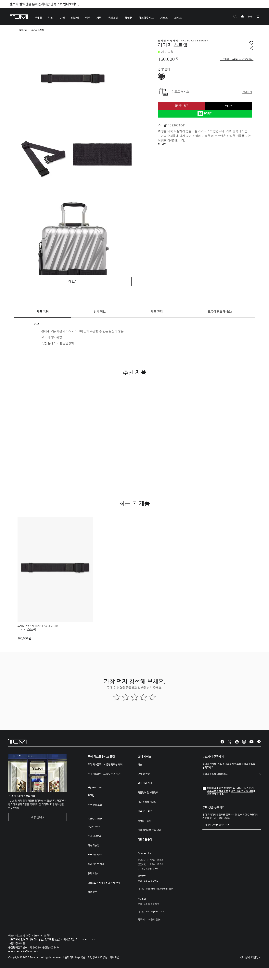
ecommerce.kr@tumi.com (159, 889)
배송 (140, 764)
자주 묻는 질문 (145, 811)
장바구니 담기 (181, 105)
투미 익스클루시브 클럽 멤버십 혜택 (105, 764)
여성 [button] (62, 17)
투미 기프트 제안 (96, 864)
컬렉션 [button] (128, 17)
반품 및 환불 (144, 773)
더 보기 (162, 144)
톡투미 (141, 919)
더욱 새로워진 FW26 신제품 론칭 (32, 4)
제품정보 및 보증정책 (148, 792)
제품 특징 (43, 311)
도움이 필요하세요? (220, 311)
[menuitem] (38, 16)
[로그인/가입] (250, 16)
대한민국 (256, 957)
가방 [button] (99, 17)
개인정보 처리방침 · (99, 957)
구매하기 (228, 105)
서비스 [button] (178, 17)
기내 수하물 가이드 (147, 802)
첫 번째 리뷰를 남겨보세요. (236, 59)
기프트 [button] (164, 17)
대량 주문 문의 (145, 839)
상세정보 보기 (55, 612)
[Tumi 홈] (19, 16)
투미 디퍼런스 (94, 835)
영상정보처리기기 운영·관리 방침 (104, 882)
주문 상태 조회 (95, 805)
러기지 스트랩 (27, 629)
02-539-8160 (151, 881)
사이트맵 (114, 957)
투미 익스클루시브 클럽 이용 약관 (104, 773)
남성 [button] (50, 17)
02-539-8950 (151, 904)
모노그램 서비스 (95, 854)
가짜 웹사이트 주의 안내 (149, 830)
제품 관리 (157, 311)
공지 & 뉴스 (93, 873)
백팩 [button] (87, 17)
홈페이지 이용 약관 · (76, 957)
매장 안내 (36, 817)
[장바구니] (257, 16)
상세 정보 (100, 311)
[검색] (235, 16)
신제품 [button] (38, 17)
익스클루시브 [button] (146, 17)
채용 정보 (92, 892)
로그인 (91, 795)
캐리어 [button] (75, 17)
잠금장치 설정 (144, 820)
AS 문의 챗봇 (153, 919)
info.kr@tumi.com (155, 912)
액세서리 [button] (113, 17)
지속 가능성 (93, 845)
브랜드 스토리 (94, 826)
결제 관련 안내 (145, 783)
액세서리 (23, 30)
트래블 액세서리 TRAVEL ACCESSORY (38, 626)
